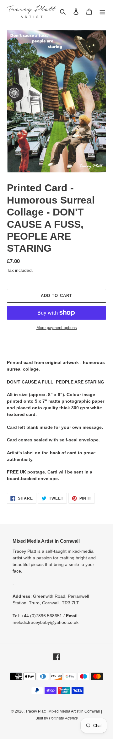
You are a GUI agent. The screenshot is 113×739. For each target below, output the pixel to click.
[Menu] (102, 11)
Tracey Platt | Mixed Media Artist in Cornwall (62, 711)
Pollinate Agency (63, 718)
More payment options (56, 327)
